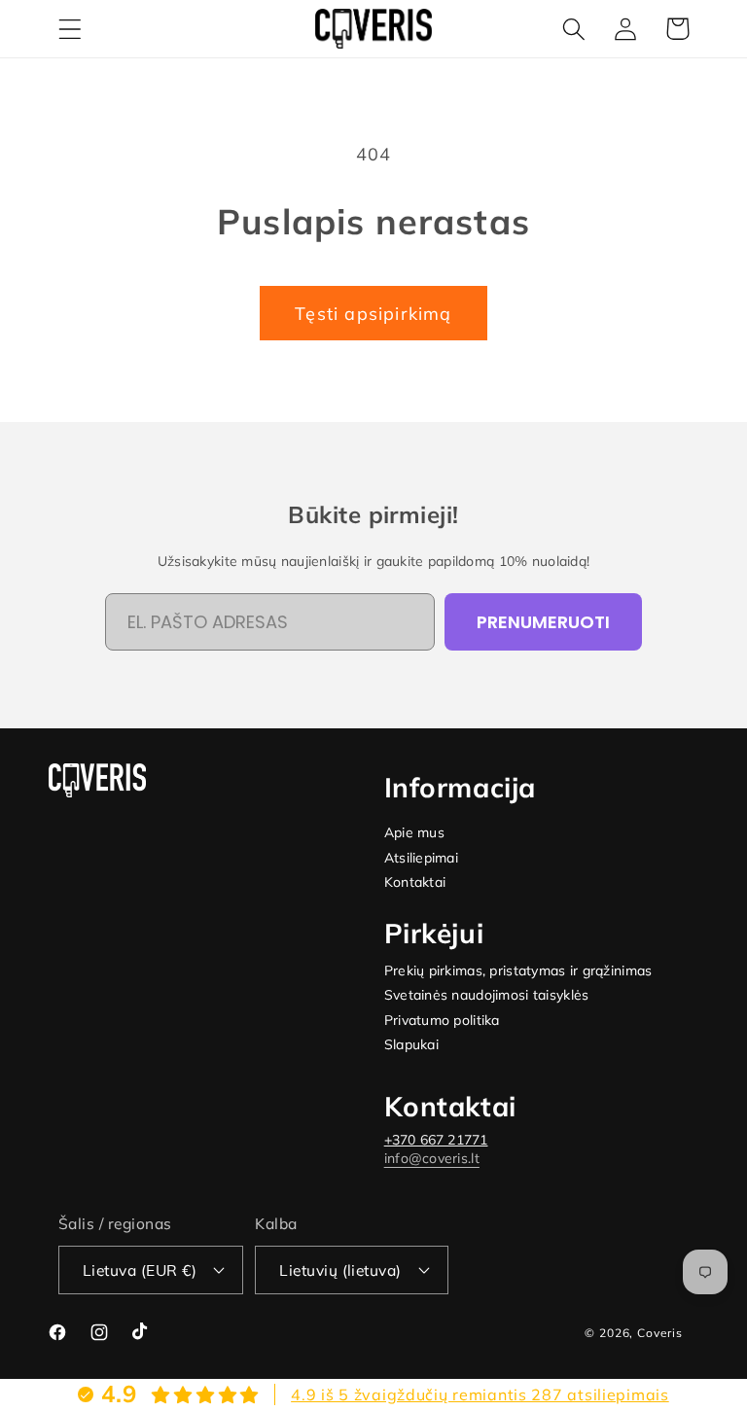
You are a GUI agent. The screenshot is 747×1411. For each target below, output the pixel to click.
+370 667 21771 (436, 1139)
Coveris (660, 1332)
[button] (70, 28)
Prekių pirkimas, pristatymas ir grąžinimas (518, 971)
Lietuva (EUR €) (139, 1270)
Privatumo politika (442, 1020)
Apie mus (414, 833)
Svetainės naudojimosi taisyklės (486, 995)
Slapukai (411, 1045)
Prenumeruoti (543, 622)
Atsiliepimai (421, 858)
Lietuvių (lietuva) (340, 1270)
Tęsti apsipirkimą (373, 313)
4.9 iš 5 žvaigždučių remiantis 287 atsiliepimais (480, 1394)
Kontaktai (415, 882)
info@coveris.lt (432, 1158)
